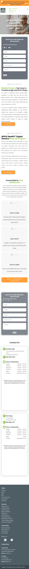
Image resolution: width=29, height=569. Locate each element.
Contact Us (3, 500)
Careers (3, 492)
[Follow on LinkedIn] (12, 540)
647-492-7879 (10, 357)
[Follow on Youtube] (9, 540)
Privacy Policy (4, 531)
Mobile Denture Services (6, 518)
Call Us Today (8, 124)
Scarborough (10, 349)
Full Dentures (4, 513)
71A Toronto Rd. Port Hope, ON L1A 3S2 (6, 557)
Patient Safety (4, 533)
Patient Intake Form (5, 527)
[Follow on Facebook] (2, 540)
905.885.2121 (10, 422)
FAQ (2, 495)
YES (5, 47)
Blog (2, 493)
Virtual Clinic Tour (5, 529)
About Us (3, 490)
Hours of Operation (12, 362)
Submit (5, 75)
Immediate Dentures (6, 516)
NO (10, 47)
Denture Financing (5, 497)
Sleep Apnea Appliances (6, 522)
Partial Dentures (5, 515)
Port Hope (9, 416)
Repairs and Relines (5, 511)
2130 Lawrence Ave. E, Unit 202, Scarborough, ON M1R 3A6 (8, 549)
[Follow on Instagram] (5, 540)
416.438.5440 (8, 553)
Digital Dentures (5, 506)
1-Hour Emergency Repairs (7, 520)
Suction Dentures (5, 510)
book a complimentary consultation (14, 280)
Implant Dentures (5, 508)
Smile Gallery (4, 499)
